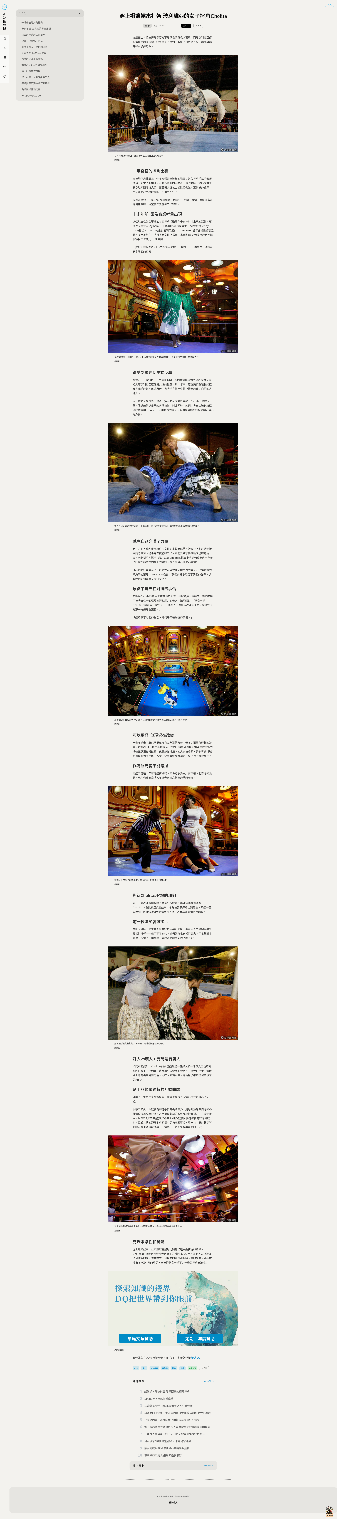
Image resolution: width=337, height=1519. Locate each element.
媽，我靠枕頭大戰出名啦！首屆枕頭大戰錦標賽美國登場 (177, 1427)
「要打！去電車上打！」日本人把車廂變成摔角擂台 (174, 1434)
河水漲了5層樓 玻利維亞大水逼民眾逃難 (167, 1441)
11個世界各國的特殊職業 (159, 1398)
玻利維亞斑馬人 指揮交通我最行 (163, 1455)
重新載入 (173, 1502)
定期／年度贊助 (200, 1338)
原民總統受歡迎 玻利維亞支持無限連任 (167, 1448)
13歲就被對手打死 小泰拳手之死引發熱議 (168, 1406)
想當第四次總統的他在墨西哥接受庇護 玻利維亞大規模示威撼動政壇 (178, 1413)
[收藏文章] (175, 26)
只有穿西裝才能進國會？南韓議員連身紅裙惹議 (172, 1420)
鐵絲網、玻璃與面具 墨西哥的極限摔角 (167, 1391)
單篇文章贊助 (140, 1338)
